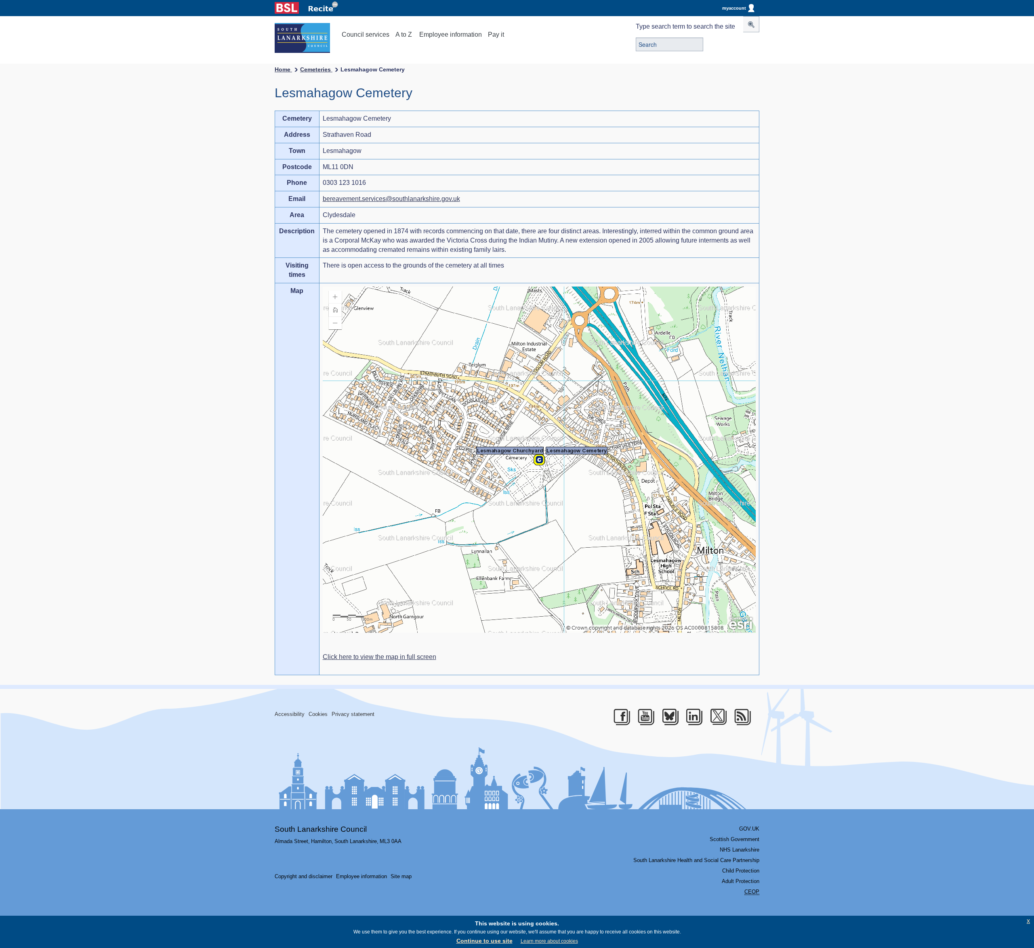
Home (283, 69)
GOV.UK (749, 829)
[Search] (751, 24)
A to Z (403, 34)
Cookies (318, 714)
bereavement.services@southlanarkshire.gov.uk (391, 198)
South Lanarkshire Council (321, 829)
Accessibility (290, 714)
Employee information (450, 34)
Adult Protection (740, 881)
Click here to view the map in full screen (379, 656)
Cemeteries (316, 69)
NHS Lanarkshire (739, 850)
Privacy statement (353, 714)
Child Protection (740, 871)
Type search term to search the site (685, 26)
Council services (365, 34)
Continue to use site (484, 941)
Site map (401, 876)
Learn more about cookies (549, 941)
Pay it (496, 34)
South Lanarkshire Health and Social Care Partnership (696, 860)
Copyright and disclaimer (303, 876)
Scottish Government (734, 839)
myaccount (734, 8)
